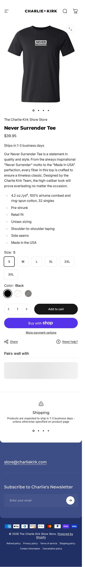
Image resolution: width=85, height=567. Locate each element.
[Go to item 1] (38, 110)
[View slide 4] (48, 430)
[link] (25, 462)
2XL (67, 261)
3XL (11, 274)
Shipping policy (67, 543)
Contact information (30, 548)
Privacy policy (30, 543)
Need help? (70, 341)
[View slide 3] (43, 430)
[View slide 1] (33, 430)
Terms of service (48, 543)
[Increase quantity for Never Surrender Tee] (26, 309)
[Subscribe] (70, 500)
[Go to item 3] (43, 110)
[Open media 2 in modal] (70, 29)
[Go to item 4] (48, 110)
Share (14, 341)
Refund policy (14, 543)
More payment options (41, 332)
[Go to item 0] (33, 110)
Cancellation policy (52, 548)
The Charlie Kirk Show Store (25, 119)
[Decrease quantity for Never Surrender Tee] (8, 309)
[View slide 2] (38, 430)
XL (51, 261)
